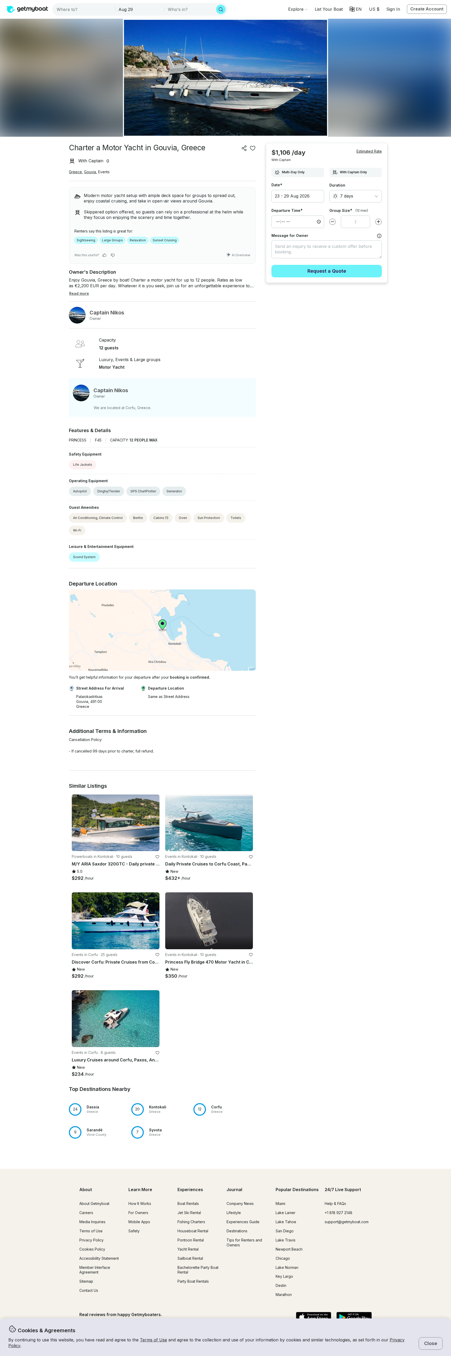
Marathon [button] (284, 1294)
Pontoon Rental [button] (190, 1240)
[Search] (220, 9)
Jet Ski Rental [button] (189, 1212)
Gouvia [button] (90, 172)
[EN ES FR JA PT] (355, 9)
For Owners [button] (138, 1212)
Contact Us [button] (88, 1290)
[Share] (244, 148)
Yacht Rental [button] (188, 1249)
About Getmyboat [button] (94, 1203)
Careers (86, 1212)
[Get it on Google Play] (354, 1317)
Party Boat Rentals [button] (193, 1281)
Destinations (237, 1231)
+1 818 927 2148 (338, 1212)
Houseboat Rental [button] (192, 1231)
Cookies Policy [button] (92, 1249)
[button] (329, 9)
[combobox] (84, 9)
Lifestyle (234, 1212)
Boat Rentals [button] (188, 1203)
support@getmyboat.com (347, 1222)
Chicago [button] (283, 1258)
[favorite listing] (253, 148)
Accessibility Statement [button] (99, 1258)
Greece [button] (75, 172)
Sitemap (86, 1281)
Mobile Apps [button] (139, 1222)
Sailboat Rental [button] (190, 1258)
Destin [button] (281, 1285)
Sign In (393, 9)
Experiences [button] (190, 1189)
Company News (240, 1203)
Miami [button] (280, 1203)
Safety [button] (134, 1231)
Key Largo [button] (284, 1276)
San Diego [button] (285, 1231)
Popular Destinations (297, 1189)
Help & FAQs (335, 1203)
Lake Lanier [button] (285, 1212)
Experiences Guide (243, 1222)
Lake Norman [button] (287, 1267)
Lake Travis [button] (285, 1240)
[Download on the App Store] (313, 1317)
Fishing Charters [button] (191, 1222)
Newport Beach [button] (289, 1249)
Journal (234, 1189)
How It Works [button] (139, 1203)
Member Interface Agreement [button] (94, 1270)
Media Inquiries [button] (92, 1222)
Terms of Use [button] (153, 1339)
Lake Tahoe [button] (286, 1222)
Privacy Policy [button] (91, 1240)
